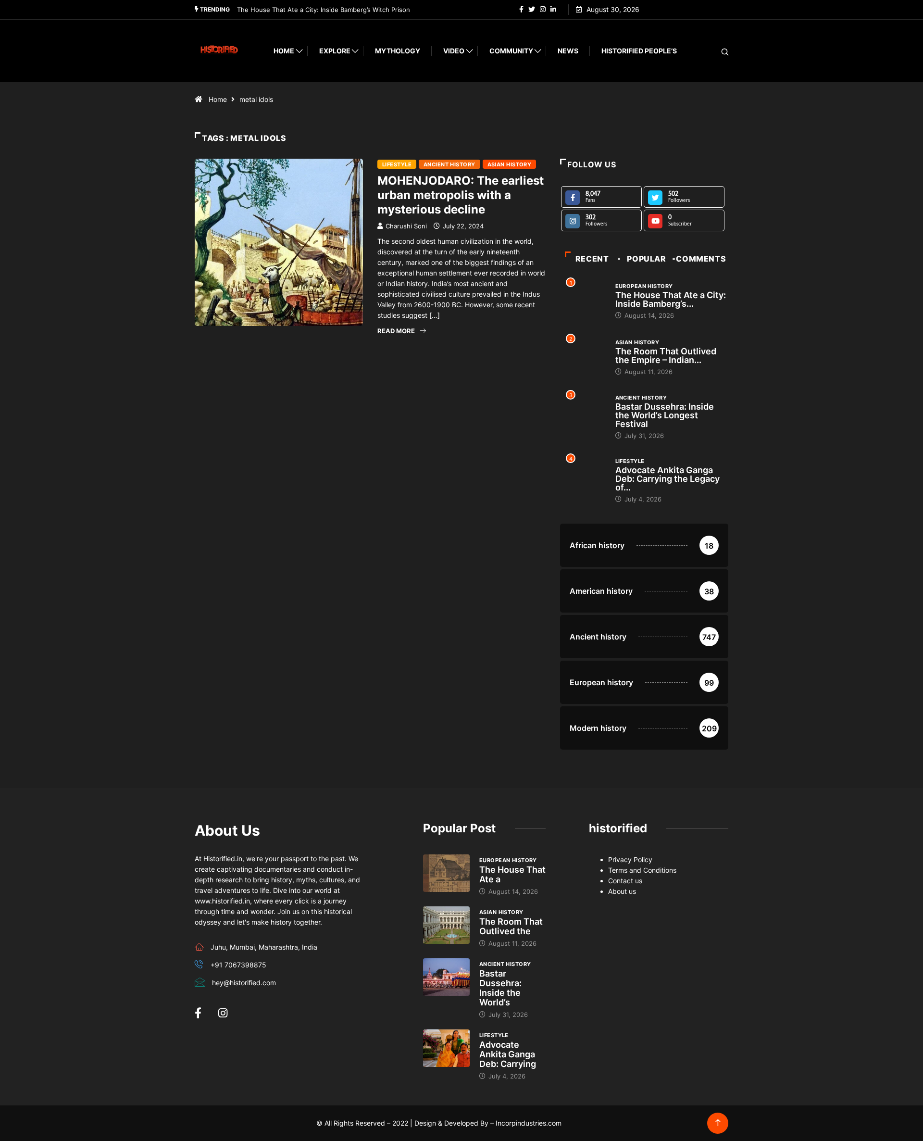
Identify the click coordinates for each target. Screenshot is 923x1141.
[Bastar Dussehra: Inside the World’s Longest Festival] (446, 977)
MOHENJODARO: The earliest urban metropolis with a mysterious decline (460, 195)
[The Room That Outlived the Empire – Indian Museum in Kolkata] (446, 925)
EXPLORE (334, 51)
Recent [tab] (592, 258)
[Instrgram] (543, 9)
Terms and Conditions (642, 870)
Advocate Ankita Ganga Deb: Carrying (507, 1054)
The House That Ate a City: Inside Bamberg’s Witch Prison (323, 9)
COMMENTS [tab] (701, 258)
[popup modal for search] (712, 51)
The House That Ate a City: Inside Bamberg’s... (670, 299)
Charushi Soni (406, 226)
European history (644, 286)
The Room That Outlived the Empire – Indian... (665, 355)
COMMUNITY (511, 51)
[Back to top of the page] (718, 1123)
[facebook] (521, 9)
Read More (396, 331)
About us (622, 891)
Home (284, 51)
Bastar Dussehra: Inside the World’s (500, 987)
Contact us (625, 881)
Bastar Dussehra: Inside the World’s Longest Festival (664, 415)
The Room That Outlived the (511, 926)
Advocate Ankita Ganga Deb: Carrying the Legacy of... (667, 478)
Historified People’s (639, 51)
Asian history (509, 164)
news (568, 51)
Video (453, 51)
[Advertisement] (370, 438)
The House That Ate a (512, 874)
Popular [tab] (646, 258)
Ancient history (449, 164)
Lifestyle (397, 164)
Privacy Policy (630, 859)
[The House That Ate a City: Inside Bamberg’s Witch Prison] (446, 873)
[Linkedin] (553, 9)
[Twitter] (531, 9)
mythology (397, 51)
